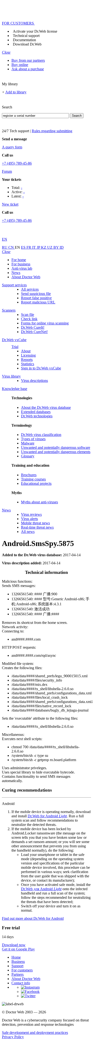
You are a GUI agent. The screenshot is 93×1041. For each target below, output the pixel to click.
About (26, 351)
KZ (44, 247)
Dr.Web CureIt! (32, 327)
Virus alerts (29, 519)
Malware (27, 443)
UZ (50, 247)
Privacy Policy (13, 1037)
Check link (29, 319)
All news (28, 532)
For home (18, 260)
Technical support (26, 36)
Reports (27, 360)
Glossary (27, 456)
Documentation (24, 40)
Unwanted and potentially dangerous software (55, 447)
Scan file (27, 315)
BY (56, 247)
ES (23, 247)
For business (20, 264)
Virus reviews (31, 514)
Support (17, 966)
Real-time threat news (37, 527)
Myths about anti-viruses (39, 502)
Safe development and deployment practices (35, 1033)
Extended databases (36, 412)
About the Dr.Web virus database (46, 407)
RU (5, 247)
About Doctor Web (25, 277)
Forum (7, 171)
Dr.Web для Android (41, 889)
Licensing (28, 355)
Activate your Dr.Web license (35, 31)
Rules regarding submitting (52, 131)
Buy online (19, 65)
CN (11, 247)
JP (39, 247)
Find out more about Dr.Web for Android (33, 918)
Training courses (33, 479)
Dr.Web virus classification (41, 435)
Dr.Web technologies (36, 416)
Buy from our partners (28, 60)
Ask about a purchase (27, 69)
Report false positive (36, 298)
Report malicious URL (38, 302)
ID (62, 247)
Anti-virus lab (21, 268)
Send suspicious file (36, 294)
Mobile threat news (35, 523)
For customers (22, 970)
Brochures (28, 475)
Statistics (27, 364)
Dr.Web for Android (47, 816)
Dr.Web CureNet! (34, 332)
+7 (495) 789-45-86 (17, 163)
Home (16, 957)
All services (30, 289)
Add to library (15, 92)
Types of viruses (33, 439)
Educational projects (36, 483)
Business (18, 962)
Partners (17, 974)
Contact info (20, 983)
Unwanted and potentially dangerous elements (55, 452)
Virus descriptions (34, 381)
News (15, 273)
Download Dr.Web (27, 44)
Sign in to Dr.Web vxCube (41, 368)
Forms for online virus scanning (45, 323)
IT (34, 247)
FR (29, 247)
